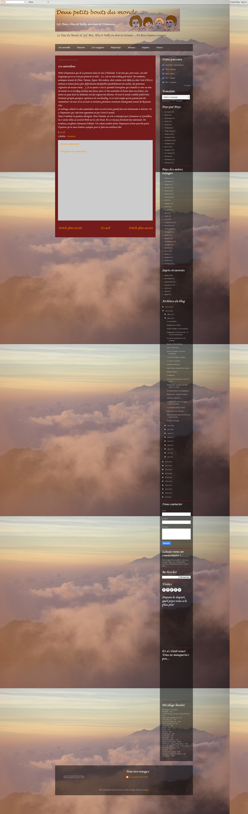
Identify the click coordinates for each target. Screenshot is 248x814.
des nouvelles (64, 47)
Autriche (167, 188)
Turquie (166, 261)
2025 (167, 497)
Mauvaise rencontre (173, 364)
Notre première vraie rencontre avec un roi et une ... (178, 416)
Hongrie (167, 210)
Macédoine (168, 226)
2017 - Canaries (170, 82)
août (169, 445)
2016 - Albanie (170, 69)
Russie (166, 147)
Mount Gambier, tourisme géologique (176, 352)
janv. (169, 314)
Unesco (159, 47)
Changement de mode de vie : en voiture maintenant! (177, 333)
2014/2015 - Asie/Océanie (174, 65)
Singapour (167, 150)
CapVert (167, 194)
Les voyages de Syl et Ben (138, 777)
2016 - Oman (169, 74)
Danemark (167, 197)
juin (168, 437)
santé (166, 291)
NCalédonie (168, 141)
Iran (165, 213)
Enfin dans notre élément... (176, 411)
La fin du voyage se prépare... (176, 357)
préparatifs (168, 282)
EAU (166, 200)
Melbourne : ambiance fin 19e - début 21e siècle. (177, 386)
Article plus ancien (140, 228)
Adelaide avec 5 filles (173, 325)
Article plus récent (70, 228)
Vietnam (167, 264)
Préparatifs (116, 47)
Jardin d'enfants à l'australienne (177, 329)
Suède (166, 254)
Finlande (167, 128)
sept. (169, 449)
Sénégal (166, 257)
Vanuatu (167, 163)
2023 (167, 489)
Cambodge (167, 118)
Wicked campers (172, 372)
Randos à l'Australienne (174, 344)
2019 (167, 474)
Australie (71, 136)
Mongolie (167, 137)
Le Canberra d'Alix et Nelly (176, 408)
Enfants (145, 47)
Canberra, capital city (174, 398)
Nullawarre (170, 375)
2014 (167, 307)
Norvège (167, 232)
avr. (168, 429)
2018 (167, 470)
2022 (167, 485)
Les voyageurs (98, 47)
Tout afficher (187, 85)
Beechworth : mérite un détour (177, 394)
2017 (167, 466)
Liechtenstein (169, 223)
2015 (167, 311)
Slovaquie (167, 245)
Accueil (105, 228)
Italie (166, 216)
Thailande (167, 160)
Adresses (131, 47)
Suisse (166, 251)
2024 (167, 493)
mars (169, 426)
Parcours (81, 47)
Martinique (168, 229)
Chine (166, 121)
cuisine (166, 288)
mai (168, 433)
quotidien (167, 279)
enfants (166, 275)
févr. (169, 318)
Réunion (167, 238)
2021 (167, 481)
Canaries (167, 191)
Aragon (166, 185)
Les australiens (172, 321)
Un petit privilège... (173, 421)
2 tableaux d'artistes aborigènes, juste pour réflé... (177, 403)
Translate (179, 101)
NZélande (167, 144)
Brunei (166, 115)
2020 (167, 477)
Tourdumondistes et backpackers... (178, 391)
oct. (168, 453)
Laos (166, 219)
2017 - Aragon (170, 78)
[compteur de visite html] (171, 591)
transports (167, 285)
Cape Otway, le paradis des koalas (178, 368)
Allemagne (167, 181)
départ (166, 295)
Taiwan (166, 156)
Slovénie (167, 248)
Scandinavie (168, 242)
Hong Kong (168, 131)
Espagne (167, 204)
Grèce (166, 207)
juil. (168, 441)
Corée (166, 125)
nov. (169, 457)
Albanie (166, 178)
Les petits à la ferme (173, 361)
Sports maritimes (172, 348)
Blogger (146, 790)
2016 (167, 462)
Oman (166, 235)
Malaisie (167, 134)
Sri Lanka (167, 153)
